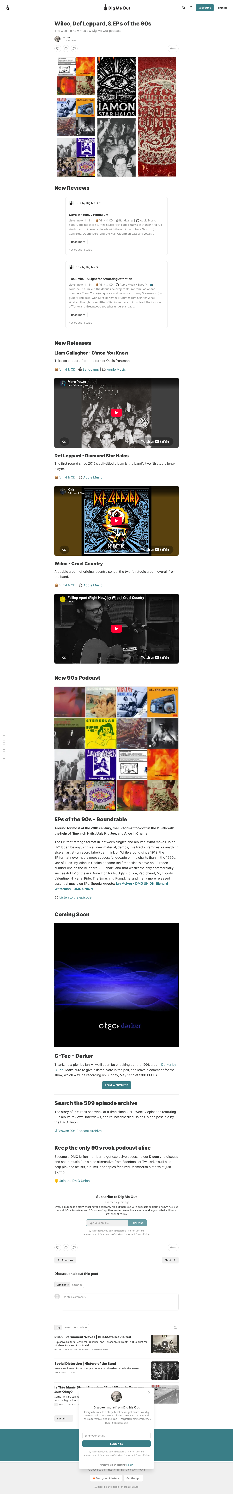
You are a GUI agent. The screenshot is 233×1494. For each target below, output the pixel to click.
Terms (120, 1469)
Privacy (111, 1469)
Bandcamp (91, 369)
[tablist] (69, 1284)
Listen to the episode (75, 897)
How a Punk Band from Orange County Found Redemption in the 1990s (96, 1368)
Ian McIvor (102, 1349)
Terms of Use (133, 1451)
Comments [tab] (62, 1284)
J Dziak (66, 37)
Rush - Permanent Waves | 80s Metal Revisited (92, 1337)
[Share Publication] (191, 7)
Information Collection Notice (115, 1455)
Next (168, 1260)
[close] (149, 1392)
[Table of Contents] (3, 747)
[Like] (57, 48)
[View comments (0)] (66, 48)
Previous (67, 1260)
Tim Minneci (84, 1349)
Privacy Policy (142, 1455)
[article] (116, 1345)
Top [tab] (58, 1327)
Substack (99, 1486)
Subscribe (205, 7)
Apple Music (116, 369)
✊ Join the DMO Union (72, 1181)
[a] (165, 1344)
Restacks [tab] (77, 1284)
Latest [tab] (67, 1327)
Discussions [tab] (80, 1327)
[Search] (183, 7)
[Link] (49, 188)
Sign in (222, 7)
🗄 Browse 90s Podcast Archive (78, 1131)
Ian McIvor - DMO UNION (135, 884)
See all (61, 1418)
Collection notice (135, 1469)
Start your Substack (107, 1478)
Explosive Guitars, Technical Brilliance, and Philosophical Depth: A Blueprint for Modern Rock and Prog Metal (100, 1343)
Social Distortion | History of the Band (85, 1364)
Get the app (133, 1478)
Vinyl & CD (67, 369)
